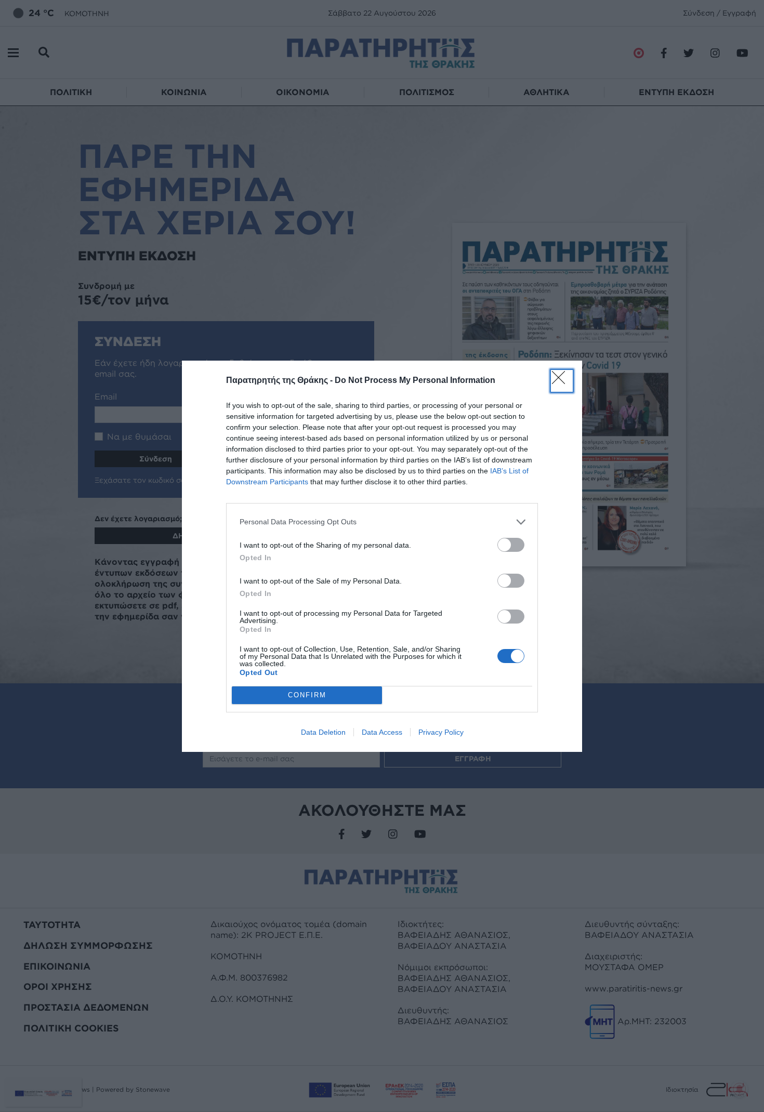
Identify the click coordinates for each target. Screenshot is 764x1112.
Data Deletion (323, 732)
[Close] (562, 381)
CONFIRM (307, 695)
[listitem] (382, 522)
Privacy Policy (441, 732)
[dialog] (382, 556)
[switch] (510, 545)
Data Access (382, 732)
